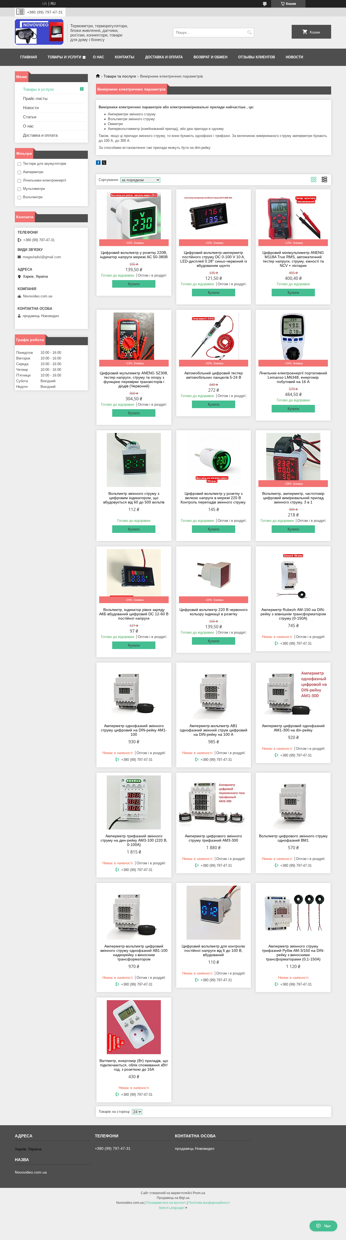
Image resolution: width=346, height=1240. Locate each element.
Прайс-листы (35, 98)
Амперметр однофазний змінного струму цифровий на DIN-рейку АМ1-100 (134, 730)
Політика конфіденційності (209, 1203)
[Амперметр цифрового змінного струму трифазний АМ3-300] (213, 802)
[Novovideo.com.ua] (39, 32)
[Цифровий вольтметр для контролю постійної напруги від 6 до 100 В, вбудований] (213, 913)
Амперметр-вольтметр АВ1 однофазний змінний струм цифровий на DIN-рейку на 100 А (213, 730)
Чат (327, 1226)
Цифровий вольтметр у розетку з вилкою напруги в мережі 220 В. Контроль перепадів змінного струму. (213, 497)
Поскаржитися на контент (166, 1203)
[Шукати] (249, 32)
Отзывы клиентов (256, 57)
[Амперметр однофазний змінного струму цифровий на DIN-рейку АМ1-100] (134, 692)
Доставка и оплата (164, 57)
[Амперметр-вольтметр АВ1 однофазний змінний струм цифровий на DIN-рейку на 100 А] (213, 692)
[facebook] (98, 164)
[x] (104, 164)
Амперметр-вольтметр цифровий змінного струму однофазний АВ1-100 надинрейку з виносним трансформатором (134, 952)
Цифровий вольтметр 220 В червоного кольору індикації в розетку (213, 611)
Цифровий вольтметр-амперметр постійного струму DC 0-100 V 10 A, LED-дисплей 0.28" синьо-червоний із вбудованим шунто (213, 259)
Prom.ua (199, 1193)
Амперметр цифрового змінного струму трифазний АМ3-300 (213, 838)
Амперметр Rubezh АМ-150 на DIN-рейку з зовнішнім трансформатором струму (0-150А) (293, 613)
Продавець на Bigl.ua (173, 1198)
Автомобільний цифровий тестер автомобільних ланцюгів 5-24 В (213, 375)
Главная (28, 57)
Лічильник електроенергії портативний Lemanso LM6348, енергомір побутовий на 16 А (293, 377)
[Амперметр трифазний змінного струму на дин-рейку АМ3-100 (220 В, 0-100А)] (134, 802)
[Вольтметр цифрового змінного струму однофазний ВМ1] (293, 802)
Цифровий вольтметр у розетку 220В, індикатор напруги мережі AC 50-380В (134, 254)
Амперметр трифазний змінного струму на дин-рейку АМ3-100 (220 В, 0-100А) (134, 840)
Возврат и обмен (210, 57)
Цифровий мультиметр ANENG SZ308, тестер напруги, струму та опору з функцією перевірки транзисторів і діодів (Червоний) (134, 379)
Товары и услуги (64, 57)
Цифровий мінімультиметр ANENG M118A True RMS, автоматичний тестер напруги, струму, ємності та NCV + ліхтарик (293, 259)
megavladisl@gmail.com (42, 257)
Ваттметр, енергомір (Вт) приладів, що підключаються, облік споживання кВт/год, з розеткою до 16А (133, 1064)
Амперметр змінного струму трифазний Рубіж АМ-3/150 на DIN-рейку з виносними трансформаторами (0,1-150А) (293, 952)
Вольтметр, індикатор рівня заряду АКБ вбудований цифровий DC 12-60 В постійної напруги (133, 613)
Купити (133, 284)
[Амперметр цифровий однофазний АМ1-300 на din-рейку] (293, 692)
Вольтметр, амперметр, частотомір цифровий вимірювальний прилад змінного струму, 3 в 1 (293, 497)
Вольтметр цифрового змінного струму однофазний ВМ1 (293, 838)
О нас (98, 57)
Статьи (29, 117)
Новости (294, 57)
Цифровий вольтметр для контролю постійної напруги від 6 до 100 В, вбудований (213, 950)
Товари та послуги (120, 76)
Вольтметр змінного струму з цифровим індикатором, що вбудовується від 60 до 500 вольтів (133, 497)
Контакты (124, 57)
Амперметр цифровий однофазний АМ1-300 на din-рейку (293, 728)
